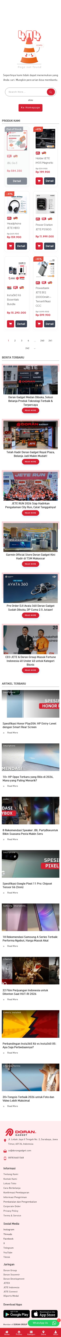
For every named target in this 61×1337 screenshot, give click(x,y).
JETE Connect (10, 1291)
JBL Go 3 (12, 163)
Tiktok (6, 1257)
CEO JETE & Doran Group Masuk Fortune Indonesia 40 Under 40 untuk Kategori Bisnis (30, 650)
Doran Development (13, 1279)
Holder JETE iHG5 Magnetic (44, 160)
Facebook (8, 1239)
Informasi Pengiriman (15, 1197)
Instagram (8, 1229)
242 (27, 348)
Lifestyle (7, 959)
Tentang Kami (10, 1174)
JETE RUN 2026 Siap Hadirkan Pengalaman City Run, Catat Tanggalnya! (30, 494)
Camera (7, 1013)
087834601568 (16, 1157)
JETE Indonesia (11, 1287)
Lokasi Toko (9, 1183)
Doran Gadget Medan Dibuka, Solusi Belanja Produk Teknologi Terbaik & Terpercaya (30, 390)
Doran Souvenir (11, 1274)
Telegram (8, 1248)
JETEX (6, 1283)
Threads (7, 1234)
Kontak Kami (10, 1179)
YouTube (7, 1252)
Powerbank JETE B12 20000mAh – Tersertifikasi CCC (43, 296)
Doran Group (10, 1270)
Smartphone (9, 692)
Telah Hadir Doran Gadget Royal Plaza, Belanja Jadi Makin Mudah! (30, 443)
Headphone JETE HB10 (14, 225)
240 (42, 340)
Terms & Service (12, 1215)
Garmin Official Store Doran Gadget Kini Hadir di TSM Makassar (30, 545)
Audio (6, 799)
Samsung (7, 906)
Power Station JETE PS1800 (44, 227)
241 (50, 340)
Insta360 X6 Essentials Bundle (14, 299)
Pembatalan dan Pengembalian (20, 1202)
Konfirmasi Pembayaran (16, 1192)
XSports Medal (11, 1296)
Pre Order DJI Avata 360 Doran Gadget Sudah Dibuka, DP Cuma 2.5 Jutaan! (30, 596)
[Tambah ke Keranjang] (39, 181)
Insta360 (16, 1013)
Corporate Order (12, 1206)
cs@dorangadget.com (19, 1150)
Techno (16, 1066)
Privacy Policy (10, 1211)
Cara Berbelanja (11, 1188)
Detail (17, 181)
